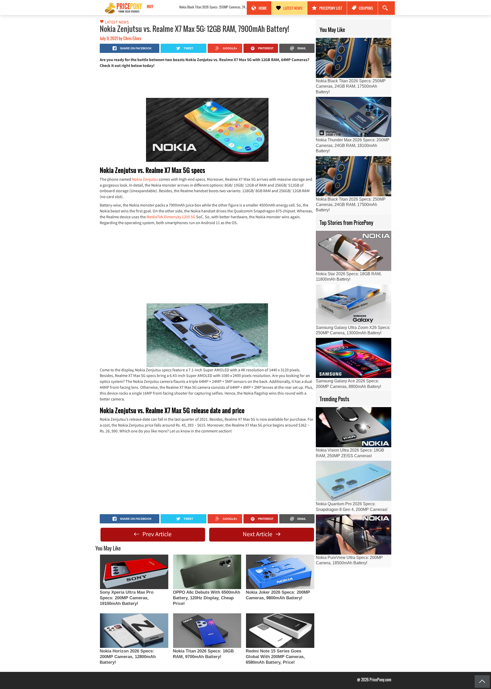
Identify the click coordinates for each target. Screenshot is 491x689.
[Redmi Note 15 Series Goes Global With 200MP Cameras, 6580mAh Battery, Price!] (280, 630)
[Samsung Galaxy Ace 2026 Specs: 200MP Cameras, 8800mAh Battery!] (353, 358)
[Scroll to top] (482, 681)
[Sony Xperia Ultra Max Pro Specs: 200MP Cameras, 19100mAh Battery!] (134, 571)
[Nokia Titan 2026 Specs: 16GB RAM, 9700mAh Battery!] (207, 630)
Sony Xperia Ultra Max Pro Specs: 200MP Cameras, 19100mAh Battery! (126, 598)
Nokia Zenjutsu (145, 179)
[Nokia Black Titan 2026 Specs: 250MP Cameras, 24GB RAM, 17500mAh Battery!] (353, 58)
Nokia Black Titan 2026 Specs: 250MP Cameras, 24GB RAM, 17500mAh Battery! (191, 6)
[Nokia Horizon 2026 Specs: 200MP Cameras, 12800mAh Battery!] (134, 630)
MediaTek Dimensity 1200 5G (171, 216)
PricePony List (330, 8)
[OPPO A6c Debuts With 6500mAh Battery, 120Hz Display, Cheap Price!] (207, 571)
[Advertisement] (207, 82)
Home (263, 8)
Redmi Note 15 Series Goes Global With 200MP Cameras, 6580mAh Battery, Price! (275, 657)
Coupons (366, 8)
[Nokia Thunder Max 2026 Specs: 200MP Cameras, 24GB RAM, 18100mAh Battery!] (353, 117)
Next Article (258, 534)
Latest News (293, 8)
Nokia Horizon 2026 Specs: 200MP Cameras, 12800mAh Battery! (128, 657)
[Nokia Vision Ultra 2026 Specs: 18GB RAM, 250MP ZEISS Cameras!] (353, 427)
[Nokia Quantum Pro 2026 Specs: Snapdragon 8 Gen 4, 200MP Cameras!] (353, 481)
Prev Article (156, 534)
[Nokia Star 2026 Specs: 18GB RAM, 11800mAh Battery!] (353, 251)
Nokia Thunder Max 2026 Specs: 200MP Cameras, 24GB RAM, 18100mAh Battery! (352, 145)
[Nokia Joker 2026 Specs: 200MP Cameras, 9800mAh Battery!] (280, 571)
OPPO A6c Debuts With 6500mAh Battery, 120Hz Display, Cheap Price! (206, 598)
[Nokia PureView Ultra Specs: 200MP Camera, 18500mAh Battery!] (353, 534)
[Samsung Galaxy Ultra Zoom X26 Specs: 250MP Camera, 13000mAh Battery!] (353, 304)
